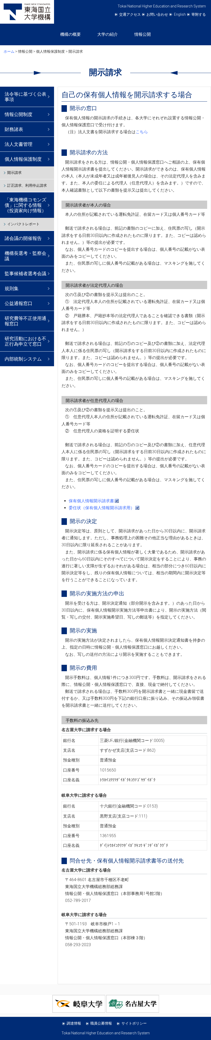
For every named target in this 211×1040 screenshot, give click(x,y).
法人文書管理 (18, 144)
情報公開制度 (18, 114)
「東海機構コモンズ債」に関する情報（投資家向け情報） (25, 205)
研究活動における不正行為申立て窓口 (25, 341)
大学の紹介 (107, 34)
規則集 (12, 288)
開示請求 (14, 173)
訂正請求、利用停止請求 (27, 185)
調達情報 (74, 1023)
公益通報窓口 (18, 303)
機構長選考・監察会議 (25, 255)
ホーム (9, 51)
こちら (142, 131)
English (180, 14)
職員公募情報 (101, 1023)
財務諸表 (14, 129)
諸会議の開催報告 (23, 238)
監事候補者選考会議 (25, 273)
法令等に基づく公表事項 (25, 96)
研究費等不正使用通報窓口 (25, 321)
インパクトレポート (23, 224)
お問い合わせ (157, 14)
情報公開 (142, 34)
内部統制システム (23, 359)
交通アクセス (130, 14)
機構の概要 (70, 34)
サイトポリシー (134, 1023)
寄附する (198, 14)
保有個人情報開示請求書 (91, 500)
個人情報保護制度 (23, 159)
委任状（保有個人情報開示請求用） (102, 507)
